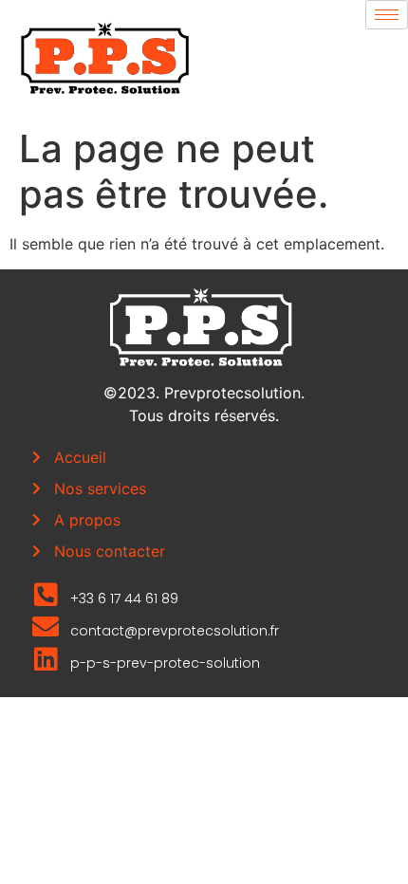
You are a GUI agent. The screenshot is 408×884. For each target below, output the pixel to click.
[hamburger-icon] (386, 14)
